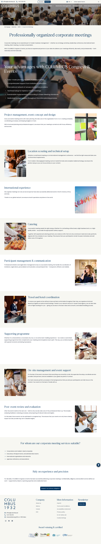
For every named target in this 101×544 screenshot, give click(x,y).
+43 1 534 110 (21, 1)
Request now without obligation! (50, 488)
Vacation (41, 2)
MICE (50, 6)
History (38, 506)
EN (69, 2)
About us (38, 503)
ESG (37, 512)
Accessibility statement (64, 509)
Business (47, 2)
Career (38, 509)
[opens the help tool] (98, 465)
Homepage (7, 27)
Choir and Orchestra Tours (92, 6)
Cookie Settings (61, 518)
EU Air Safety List (61, 515)
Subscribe (82, 504)
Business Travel (77, 6)
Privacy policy (61, 512)
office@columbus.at (9, 1)
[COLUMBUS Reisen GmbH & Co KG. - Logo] (10, 6)
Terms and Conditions (63, 506)
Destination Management (63, 6)
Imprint (59, 503)
